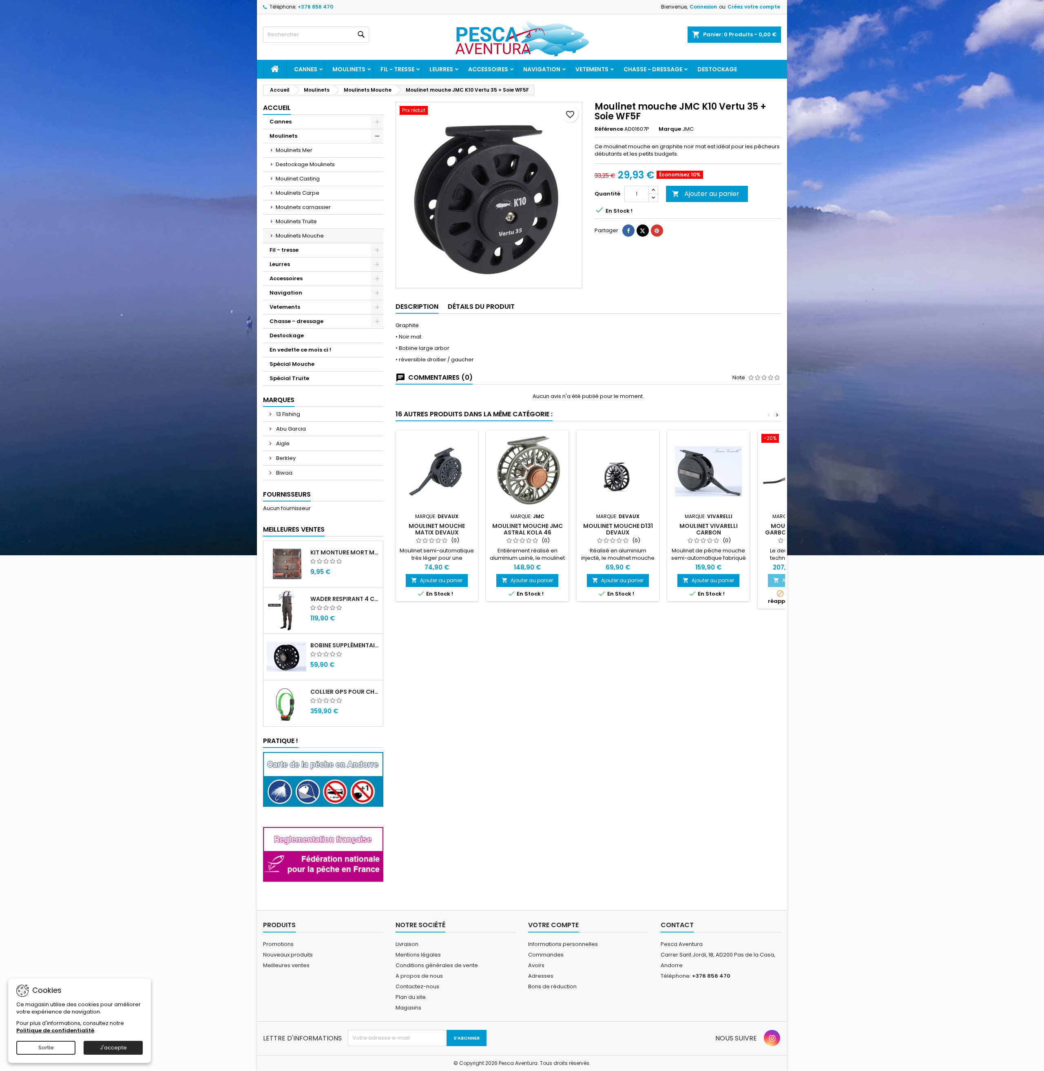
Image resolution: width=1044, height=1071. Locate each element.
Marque (670, 129)
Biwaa (283, 473)
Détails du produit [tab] (481, 306)
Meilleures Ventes (294, 529)
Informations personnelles (563, 944)
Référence (609, 129)
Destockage (717, 69)
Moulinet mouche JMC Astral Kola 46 (527, 529)
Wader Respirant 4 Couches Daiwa (345, 599)
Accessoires (488, 69)
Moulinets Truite (296, 221)
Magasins (408, 1008)
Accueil (277, 107)
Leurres (441, 69)
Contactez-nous (417, 986)
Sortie (46, 1047)
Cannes (305, 69)
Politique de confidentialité (55, 1030)
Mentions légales (418, 955)
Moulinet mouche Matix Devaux (437, 529)
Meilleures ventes (286, 965)
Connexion (703, 6)
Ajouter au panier (705, 193)
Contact (677, 925)
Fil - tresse (397, 69)
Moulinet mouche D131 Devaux (618, 529)
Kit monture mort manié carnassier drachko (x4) (345, 552)
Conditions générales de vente (437, 965)
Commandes (546, 955)
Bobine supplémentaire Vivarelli (345, 645)
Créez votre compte (754, 6)
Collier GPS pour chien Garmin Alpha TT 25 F (345, 691)
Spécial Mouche (292, 364)
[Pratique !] (323, 785)
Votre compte (553, 925)
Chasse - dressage (653, 69)
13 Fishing (287, 414)
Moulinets (348, 69)
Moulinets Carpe (297, 193)
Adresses (540, 976)
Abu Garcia (290, 429)
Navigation (541, 69)
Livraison (407, 944)
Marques (278, 400)
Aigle (282, 443)
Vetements (591, 69)
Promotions (278, 944)
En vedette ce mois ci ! (300, 350)
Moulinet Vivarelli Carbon (708, 529)
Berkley (285, 458)
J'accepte (113, 1047)
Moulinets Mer (294, 150)
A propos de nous (419, 976)
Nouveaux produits (288, 955)
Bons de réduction (552, 986)
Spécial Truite (289, 378)
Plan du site (411, 997)
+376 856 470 (315, 6)
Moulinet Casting (298, 179)
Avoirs (536, 965)
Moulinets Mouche (300, 236)
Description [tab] (417, 306)
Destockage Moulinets (305, 164)
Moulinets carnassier (303, 207)
